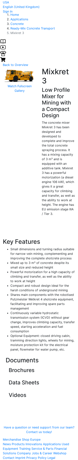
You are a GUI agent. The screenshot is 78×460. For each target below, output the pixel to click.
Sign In (7, 11)
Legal (51, 458)
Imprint (20, 458)
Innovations (34, 444)
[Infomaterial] (3, 41)
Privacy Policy (36, 458)
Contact (8, 458)
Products (19, 444)
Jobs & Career (42, 453)
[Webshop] (3, 59)
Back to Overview (15, 65)
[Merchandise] (3, 53)
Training (25, 448)
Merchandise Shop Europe (22, 439)
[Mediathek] (3, 47)
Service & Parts (42, 448)
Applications (52, 444)
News (7, 444)
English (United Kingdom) (21, 7)
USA (6, 2)
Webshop (59, 453)
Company (24, 453)
